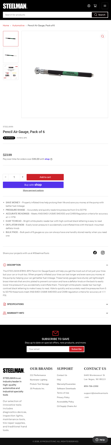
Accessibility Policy (65, 402)
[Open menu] (105, 6)
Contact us (95, 369)
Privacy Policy (63, 397)
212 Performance (38, 375)
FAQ (59, 380)
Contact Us (62, 375)
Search (101, 14)
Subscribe (77, 349)
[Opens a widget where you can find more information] (100, 440)
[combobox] (55, 15)
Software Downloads (66, 388)
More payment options (33, 190)
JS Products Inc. (37, 388)
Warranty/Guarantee (66, 384)
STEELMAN (8, 126)
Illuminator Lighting (38, 380)
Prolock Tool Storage (39, 384)
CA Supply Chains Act (67, 406)
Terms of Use (63, 393)
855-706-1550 (91, 386)
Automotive (18, 25)
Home (6, 25)
